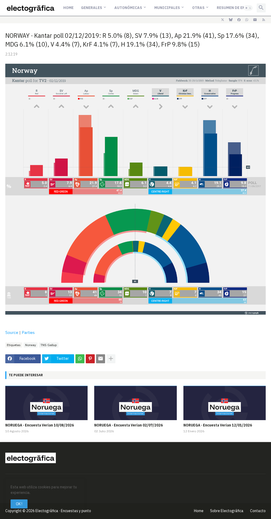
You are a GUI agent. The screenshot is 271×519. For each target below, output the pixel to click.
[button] (248, 8)
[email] (255, 20)
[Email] (100, 358)
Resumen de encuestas (239, 7)
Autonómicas (128, 7)
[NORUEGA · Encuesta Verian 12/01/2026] (224, 403)
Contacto (258, 510)
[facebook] (239, 20)
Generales (91, 7)
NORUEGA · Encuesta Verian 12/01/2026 (217, 425)
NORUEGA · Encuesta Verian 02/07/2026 (128, 425)
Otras (198, 7)
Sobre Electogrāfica (226, 510)
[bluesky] (231, 20)
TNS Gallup (48, 345)
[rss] (264, 20)
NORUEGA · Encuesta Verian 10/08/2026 (39, 425)
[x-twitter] (222, 20)
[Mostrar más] (110, 358)
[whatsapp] (246, 20)
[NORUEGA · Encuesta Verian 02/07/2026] (135, 403)
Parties (28, 332)
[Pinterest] (90, 358)
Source (11, 332)
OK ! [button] (19, 504)
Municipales (167, 7)
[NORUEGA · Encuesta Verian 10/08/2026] (46, 403)
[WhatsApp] (79, 358)
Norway (30, 345)
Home (68, 7)
